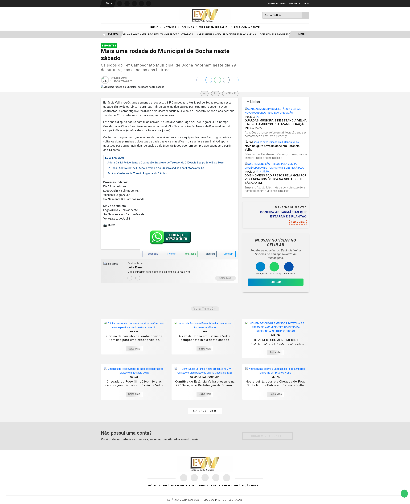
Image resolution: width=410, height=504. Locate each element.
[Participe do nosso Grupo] (170, 238)
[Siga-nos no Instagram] (194, 477)
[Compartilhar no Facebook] (200, 80)
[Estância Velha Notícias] (205, 15)
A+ (215, 93)
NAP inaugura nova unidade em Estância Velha (221, 34)
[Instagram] (129, 278)
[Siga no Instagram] (127, 3)
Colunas (189, 27)
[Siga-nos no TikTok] (226, 477)
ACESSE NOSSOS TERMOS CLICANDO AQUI (117, 498)
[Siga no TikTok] (148, 3)
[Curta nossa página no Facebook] (183, 477)
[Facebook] (137, 278)
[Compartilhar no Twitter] (208, 80)
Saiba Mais (225, 277)
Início (155, 27)
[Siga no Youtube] (141, 3)
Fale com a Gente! (247, 27)
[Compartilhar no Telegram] (226, 80)
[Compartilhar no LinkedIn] (235, 80)
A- (204, 93)
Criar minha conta (266, 436)
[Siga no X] (134, 3)
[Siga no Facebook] (119, 3)
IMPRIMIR (230, 93)
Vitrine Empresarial (215, 27)
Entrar (109, 3)
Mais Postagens (205, 410)
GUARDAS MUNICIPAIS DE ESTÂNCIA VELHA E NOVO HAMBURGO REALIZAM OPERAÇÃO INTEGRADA (131, 34)
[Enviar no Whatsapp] (217, 80)
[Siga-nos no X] (205, 477)
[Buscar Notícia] (305, 15)
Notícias (171, 27)
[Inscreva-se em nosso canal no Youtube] (215, 477)
